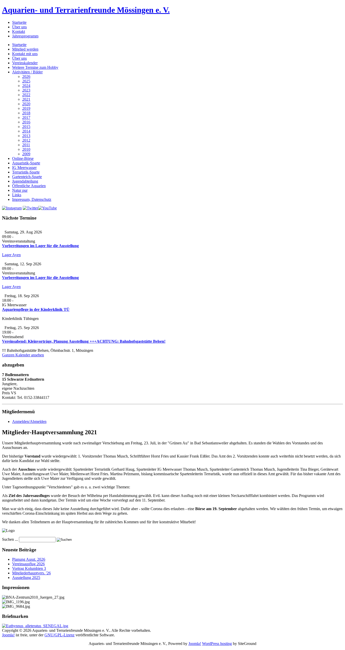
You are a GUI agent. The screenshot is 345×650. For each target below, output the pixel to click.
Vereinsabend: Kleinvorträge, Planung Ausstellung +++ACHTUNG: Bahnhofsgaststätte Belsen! (83, 341)
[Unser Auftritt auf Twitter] (30, 208)
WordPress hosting (217, 643)
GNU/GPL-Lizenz (59, 635)
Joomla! (8, 635)
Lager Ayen (11, 255)
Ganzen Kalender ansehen (23, 355)
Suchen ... (10, 539)
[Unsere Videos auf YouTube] (47, 208)
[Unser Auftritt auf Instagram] (12, 208)
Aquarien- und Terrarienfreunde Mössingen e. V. (86, 9)
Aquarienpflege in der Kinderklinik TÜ (35, 309)
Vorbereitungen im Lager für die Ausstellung (40, 246)
